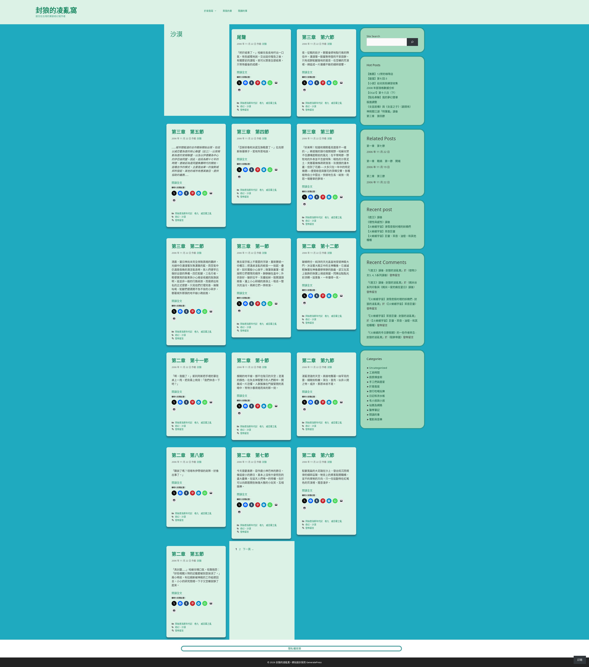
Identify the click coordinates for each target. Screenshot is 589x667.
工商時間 (374, 372)
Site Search (373, 36)
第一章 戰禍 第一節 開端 (383, 161)
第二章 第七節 (253, 455)
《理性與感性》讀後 (378, 222)
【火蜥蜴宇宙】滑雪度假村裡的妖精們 (389, 226)
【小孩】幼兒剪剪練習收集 (382, 83)
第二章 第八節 (188, 455)
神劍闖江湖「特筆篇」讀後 (382, 111)
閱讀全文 (242, 72)
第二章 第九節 (318, 360)
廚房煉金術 (375, 377)
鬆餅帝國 (395, 337)
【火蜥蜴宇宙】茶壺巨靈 (381, 231)
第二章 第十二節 (320, 246)
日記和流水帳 (377, 396)
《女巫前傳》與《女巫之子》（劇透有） (389, 106)
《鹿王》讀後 (374, 217)
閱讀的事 (242, 10)
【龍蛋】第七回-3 (377, 78)
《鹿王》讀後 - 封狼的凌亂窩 (385, 270)
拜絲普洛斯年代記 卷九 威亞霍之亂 (258, 103)
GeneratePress (314, 662)
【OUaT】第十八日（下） (382, 92)
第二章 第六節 (318, 455)
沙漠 (249, 106)
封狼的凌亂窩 (56, 10)
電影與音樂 (375, 419)
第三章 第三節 (318, 132)
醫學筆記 (374, 410)
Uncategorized (378, 368)
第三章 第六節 (318, 37)
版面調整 (372, 102)
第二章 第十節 (253, 360)
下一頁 (248, 549)
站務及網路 (375, 405)
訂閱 (579, 659)
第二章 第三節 (376, 176)
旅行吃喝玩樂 (377, 391)
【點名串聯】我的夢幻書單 (382, 97)
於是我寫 (208, 10)
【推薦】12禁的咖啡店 (380, 74)
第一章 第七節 (376, 145)
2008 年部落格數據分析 (380, 88)
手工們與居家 (377, 382)
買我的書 (227, 10)
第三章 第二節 (188, 246)
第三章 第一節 (253, 246)
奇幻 (242, 106)
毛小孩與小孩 (377, 400)
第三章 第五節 (188, 132)
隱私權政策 (294, 648)
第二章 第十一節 (190, 360)
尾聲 (241, 37)
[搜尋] (412, 42)
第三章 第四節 (253, 132)
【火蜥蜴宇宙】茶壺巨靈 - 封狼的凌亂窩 (391, 316)
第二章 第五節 (188, 554)
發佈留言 (244, 109)
